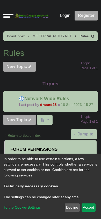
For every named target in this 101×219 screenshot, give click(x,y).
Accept (88, 207)
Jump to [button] (84, 134)
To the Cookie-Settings (22, 207)
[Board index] (30, 15)
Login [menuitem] (65, 15)
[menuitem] (93, 36)
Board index (16, 36)
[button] (8, 15)
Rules (84, 36)
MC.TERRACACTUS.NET (52, 36)
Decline (72, 207)
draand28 (48, 104)
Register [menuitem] (86, 15)
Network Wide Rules (46, 98)
